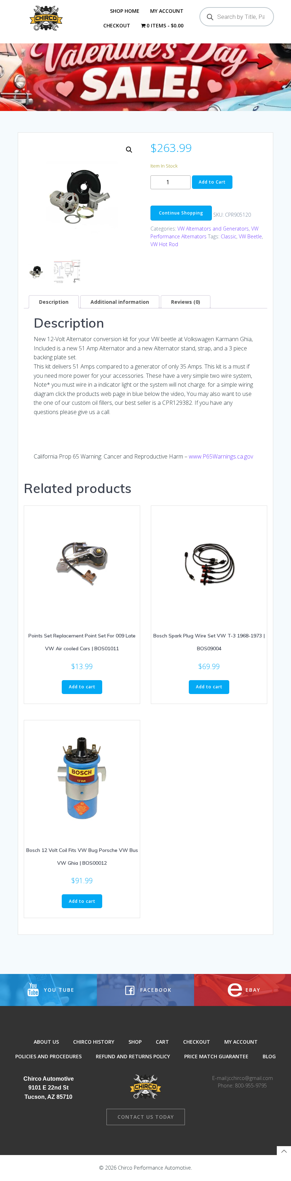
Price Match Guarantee (216, 1056)
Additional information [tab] (119, 301)
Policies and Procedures (48, 1056)
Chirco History (93, 1041)
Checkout (116, 25)
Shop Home (124, 10)
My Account (166, 10)
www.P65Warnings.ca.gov (221, 456)
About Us (46, 1041)
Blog (269, 1056)
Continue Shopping (181, 213)
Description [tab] (53, 301)
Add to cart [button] (82, 687)
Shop (135, 1041)
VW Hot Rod (164, 244)
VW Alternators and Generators (213, 228)
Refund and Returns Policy (133, 1056)
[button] (129, 149)
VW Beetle (250, 236)
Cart (162, 1041)
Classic (228, 236)
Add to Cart (212, 182)
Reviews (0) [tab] (185, 301)
